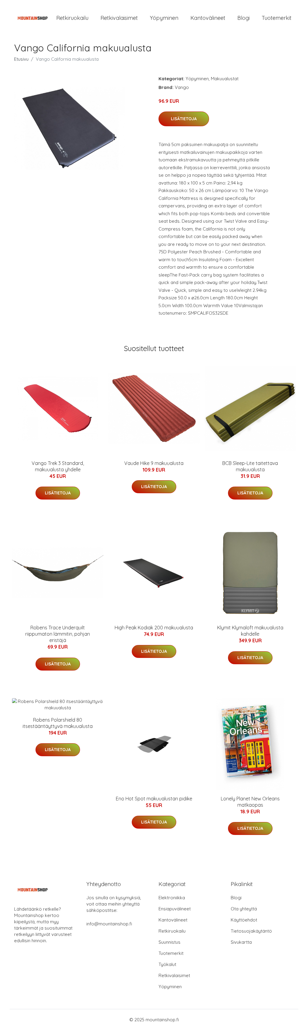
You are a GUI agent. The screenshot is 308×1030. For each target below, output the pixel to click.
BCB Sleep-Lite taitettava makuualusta (250, 466)
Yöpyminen (164, 17)
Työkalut (167, 964)
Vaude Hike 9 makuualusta (153, 463)
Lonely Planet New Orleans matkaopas (250, 802)
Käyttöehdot (244, 920)
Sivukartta (241, 942)
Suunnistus (169, 942)
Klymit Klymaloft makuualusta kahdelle (250, 631)
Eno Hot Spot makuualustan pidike (154, 799)
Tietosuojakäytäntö (251, 931)
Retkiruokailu (72, 17)
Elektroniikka (172, 897)
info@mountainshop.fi (109, 924)
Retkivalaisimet (119, 17)
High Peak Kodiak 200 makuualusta (154, 628)
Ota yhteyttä (244, 909)
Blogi (243, 17)
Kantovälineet (207, 17)
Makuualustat (225, 78)
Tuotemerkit (276, 17)
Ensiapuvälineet (175, 909)
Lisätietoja (184, 118)
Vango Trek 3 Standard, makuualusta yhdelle (58, 466)
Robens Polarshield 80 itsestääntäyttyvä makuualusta (58, 723)
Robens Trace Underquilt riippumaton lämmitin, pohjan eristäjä (57, 634)
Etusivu (21, 59)
